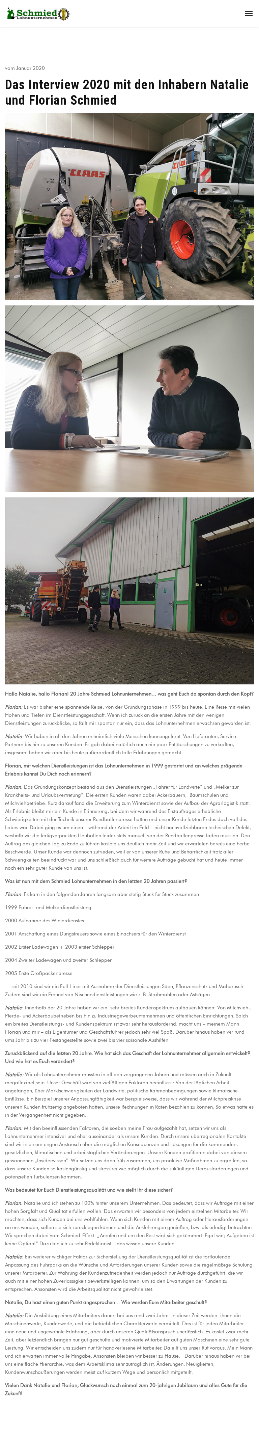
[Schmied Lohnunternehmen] (38, 13)
